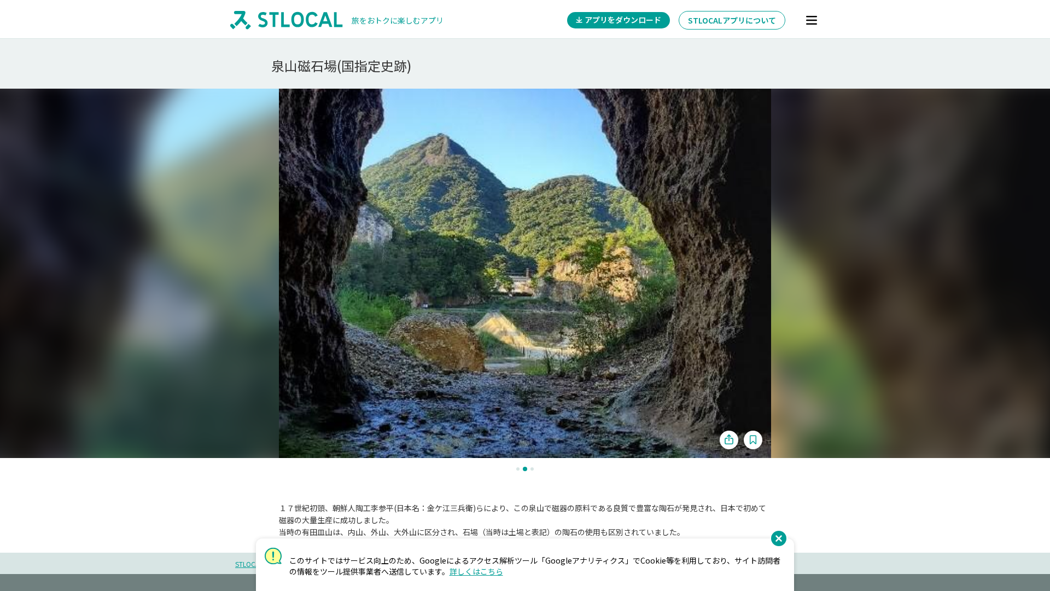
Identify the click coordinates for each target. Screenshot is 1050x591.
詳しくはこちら (476, 571)
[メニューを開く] (811, 20)
